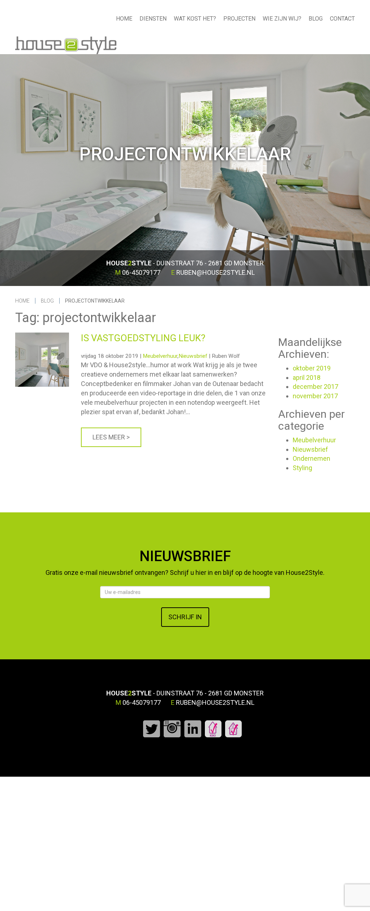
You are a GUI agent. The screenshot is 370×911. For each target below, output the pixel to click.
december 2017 (315, 386)
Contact (342, 18)
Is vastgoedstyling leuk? (143, 338)
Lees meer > (111, 437)
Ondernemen (311, 458)
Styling (302, 468)
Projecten (239, 18)
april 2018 (306, 377)
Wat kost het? (195, 18)
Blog (316, 18)
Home (124, 18)
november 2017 (315, 396)
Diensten (153, 18)
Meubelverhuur (160, 356)
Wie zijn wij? (282, 18)
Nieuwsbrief (192, 356)
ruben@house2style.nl (215, 272)
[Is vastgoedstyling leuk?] (42, 336)
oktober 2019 (312, 368)
